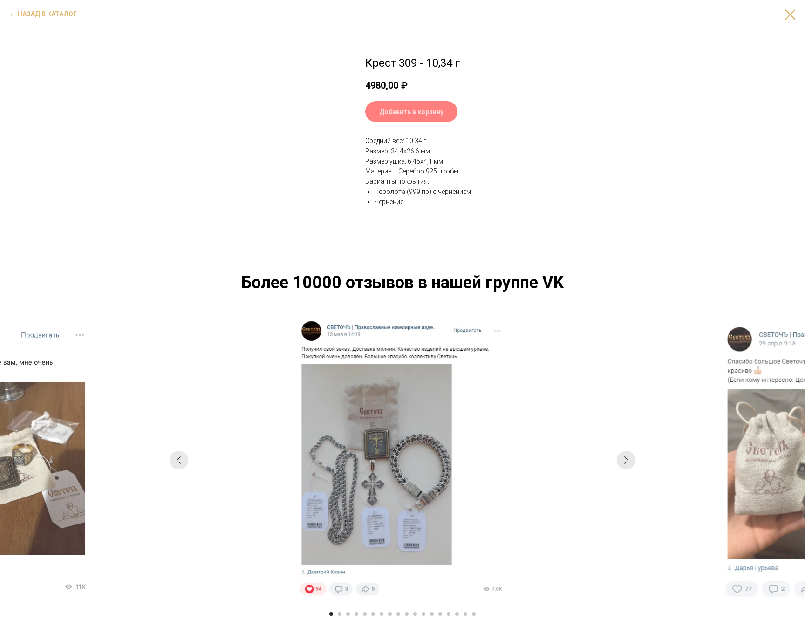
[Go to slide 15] (448, 614)
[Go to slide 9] (398, 614)
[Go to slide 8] (390, 614)
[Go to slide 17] (465, 614)
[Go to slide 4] (356, 614)
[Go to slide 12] (423, 614)
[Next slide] (626, 460)
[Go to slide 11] (415, 614)
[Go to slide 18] (474, 614)
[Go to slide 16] (457, 614)
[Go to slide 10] (407, 614)
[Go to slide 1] (331, 614)
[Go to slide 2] (339, 614)
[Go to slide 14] (440, 614)
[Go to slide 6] (373, 614)
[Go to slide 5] (365, 614)
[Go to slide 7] (381, 614)
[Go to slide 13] (432, 614)
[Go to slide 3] (348, 614)
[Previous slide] (179, 460)
